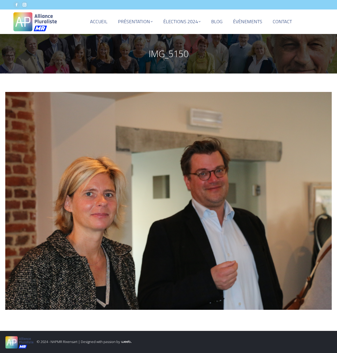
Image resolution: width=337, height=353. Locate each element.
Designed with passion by (101, 341)
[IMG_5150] (168, 201)
